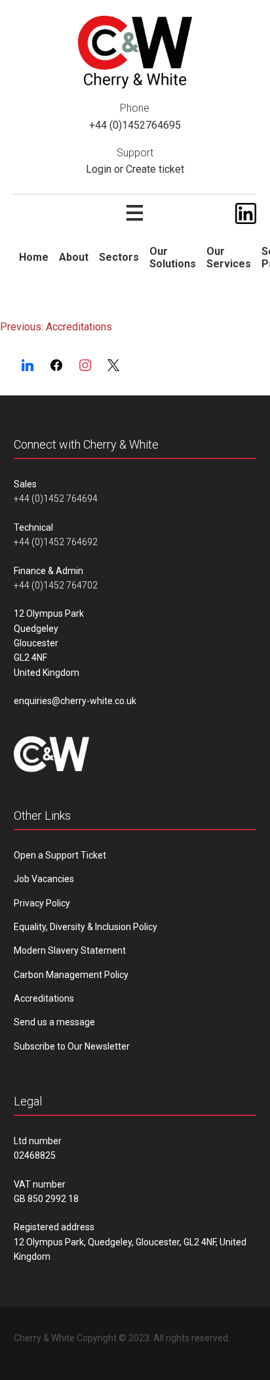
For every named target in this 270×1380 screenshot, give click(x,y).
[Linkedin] (28, 365)
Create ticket (155, 169)
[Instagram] (85, 365)
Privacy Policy (42, 903)
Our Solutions (172, 257)
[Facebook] (56, 365)
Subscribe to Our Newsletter (72, 1046)
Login (98, 169)
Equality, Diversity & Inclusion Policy (85, 927)
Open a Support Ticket (60, 855)
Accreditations (44, 998)
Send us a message (54, 1022)
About (73, 257)
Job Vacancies (44, 879)
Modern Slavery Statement (70, 950)
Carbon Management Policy (71, 974)
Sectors (119, 257)
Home (33, 257)
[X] (113, 365)
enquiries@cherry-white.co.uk (75, 701)
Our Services (228, 257)
